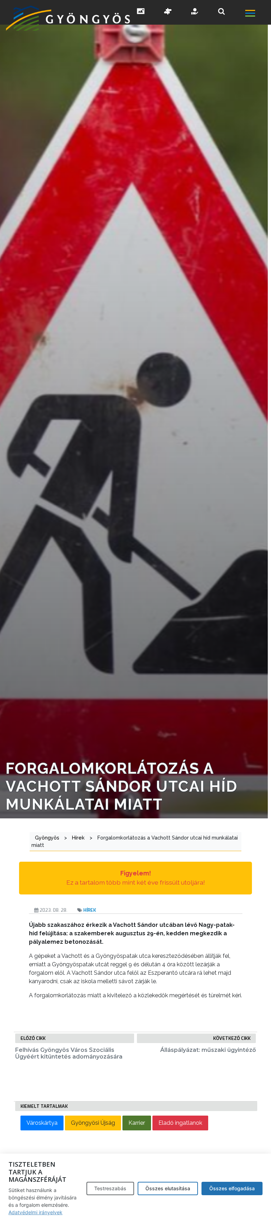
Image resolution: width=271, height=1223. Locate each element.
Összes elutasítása (167, 1188)
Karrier (136, 1122)
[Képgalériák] (141, 12)
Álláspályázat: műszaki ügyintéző (208, 1050)
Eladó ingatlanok (180, 1122)
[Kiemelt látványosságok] (168, 12)
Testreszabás (110, 1188)
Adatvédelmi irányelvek (35, 1212)
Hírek (89, 910)
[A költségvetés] (195, 12)
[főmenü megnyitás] (257, 14)
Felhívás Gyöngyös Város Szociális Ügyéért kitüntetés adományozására (68, 1053)
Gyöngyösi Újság (93, 1122)
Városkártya (42, 1122)
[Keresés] (221, 11)
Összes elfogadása (232, 1188)
